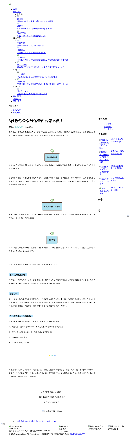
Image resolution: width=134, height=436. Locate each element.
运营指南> (17, 110)
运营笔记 (108, 127)
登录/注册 (17, 101)
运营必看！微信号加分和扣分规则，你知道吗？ (37, 421)
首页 (15, 9)
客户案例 (17, 96)
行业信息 (108, 129)
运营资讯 (17, 99)
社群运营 (108, 124)
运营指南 (19, 127)
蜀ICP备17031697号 (77, 434)
